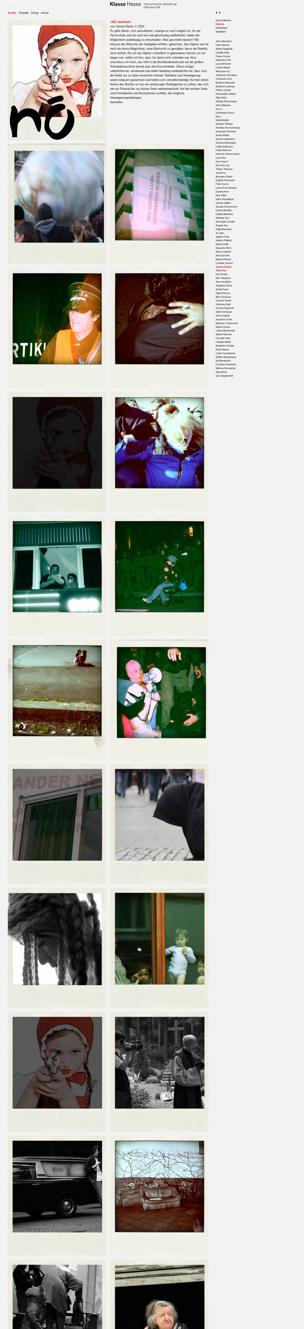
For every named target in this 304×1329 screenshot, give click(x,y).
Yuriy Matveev (223, 105)
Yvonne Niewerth (225, 308)
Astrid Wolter (222, 135)
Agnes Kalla (222, 244)
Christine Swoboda (226, 364)
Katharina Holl (223, 60)
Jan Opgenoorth (224, 375)
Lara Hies (221, 157)
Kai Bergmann (223, 360)
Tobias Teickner (224, 169)
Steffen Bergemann (226, 357)
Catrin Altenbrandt (225, 330)
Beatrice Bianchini (225, 82)
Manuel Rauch (223, 259)
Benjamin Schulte (225, 345)
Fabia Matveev (224, 150)
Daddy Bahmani (224, 214)
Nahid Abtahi (222, 120)
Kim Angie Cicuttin (225, 221)
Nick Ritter (221, 195)
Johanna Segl (223, 304)
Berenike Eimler (224, 176)
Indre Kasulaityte (225, 199)
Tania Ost (221, 270)
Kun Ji (219, 109)
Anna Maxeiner (224, 41)
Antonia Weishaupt (226, 142)
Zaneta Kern (222, 191)
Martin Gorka (223, 327)
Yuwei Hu (221, 172)
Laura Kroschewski (226, 187)
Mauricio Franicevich (227, 323)
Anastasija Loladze (226, 93)
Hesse (45, 13)
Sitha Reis (221, 97)
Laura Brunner (223, 63)
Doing (35, 13)
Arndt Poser (222, 289)
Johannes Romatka (226, 75)
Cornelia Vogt (223, 338)
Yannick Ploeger (224, 123)
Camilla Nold (222, 52)
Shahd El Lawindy (225, 86)
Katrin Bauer (222, 349)
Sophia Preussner (225, 180)
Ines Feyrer (222, 161)
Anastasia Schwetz (226, 131)
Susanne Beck (223, 248)
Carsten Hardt (223, 300)
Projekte (24, 13)
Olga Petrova (223, 293)
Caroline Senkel (224, 263)
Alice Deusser (223, 297)
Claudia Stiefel (223, 342)
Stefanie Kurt (222, 217)
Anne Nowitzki (223, 281)
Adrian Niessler (224, 334)
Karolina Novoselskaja (228, 127)
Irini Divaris (222, 274)
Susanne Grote (224, 319)
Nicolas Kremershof (226, 206)
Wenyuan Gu (223, 71)
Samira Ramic (224, 266)
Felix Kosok (222, 184)
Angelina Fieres (224, 285)
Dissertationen (223, 20)
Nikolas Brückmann (226, 101)
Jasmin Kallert (223, 203)
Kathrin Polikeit (223, 240)
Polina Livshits (223, 90)
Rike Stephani (223, 278)
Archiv (12, 13)
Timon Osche (223, 56)
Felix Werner (222, 45)
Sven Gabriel (223, 315)
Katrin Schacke (224, 311)
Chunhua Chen (224, 79)
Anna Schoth (222, 255)
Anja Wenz (221, 372)
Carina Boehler (224, 210)
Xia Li (218, 116)
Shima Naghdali (224, 48)
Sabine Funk (222, 236)
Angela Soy (222, 225)
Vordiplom (221, 31)
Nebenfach (221, 28)
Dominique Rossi (225, 112)
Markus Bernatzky (226, 368)
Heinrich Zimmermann (227, 154)
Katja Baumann (224, 229)
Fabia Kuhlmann (224, 146)
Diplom (220, 24)
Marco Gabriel (223, 251)
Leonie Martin (223, 67)
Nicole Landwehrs (225, 139)
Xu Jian (220, 233)
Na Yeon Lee (222, 165)
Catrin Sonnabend (225, 353)
